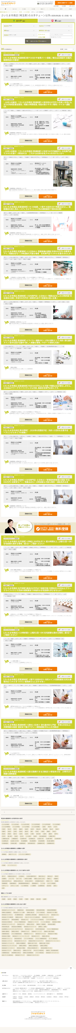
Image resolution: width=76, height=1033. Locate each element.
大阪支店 (61, 997)
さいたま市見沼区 (36, 824)
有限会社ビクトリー (28, 933)
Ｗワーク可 (19, 878)
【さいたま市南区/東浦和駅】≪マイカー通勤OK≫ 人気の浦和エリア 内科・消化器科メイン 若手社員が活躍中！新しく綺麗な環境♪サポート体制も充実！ (37, 341)
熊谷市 (49, 826)
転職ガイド (60, 988)
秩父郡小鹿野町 (50, 841)
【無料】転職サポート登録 (64, 3)
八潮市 (32, 834)
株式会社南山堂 (5, 926)
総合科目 (49, 885)
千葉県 (26, 899)
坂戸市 (56, 834)
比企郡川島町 (49, 838)
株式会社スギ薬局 (56, 922)
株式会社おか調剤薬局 (16, 926)
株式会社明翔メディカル (46, 948)
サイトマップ (48, 978)
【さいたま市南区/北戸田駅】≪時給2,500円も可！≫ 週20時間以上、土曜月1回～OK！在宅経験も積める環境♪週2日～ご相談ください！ (37, 542)
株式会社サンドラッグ (40, 933)
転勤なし (49, 878)
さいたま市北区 (15, 824)
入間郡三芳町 (52, 836)
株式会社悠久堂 (18, 938)
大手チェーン (5, 885)
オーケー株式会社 (53, 938)
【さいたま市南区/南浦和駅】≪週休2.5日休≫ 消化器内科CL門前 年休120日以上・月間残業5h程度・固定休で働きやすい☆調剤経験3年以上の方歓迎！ (37, 725)
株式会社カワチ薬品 (52, 933)
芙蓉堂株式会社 (5, 933)
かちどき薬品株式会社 (16, 933)
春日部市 (45, 829)
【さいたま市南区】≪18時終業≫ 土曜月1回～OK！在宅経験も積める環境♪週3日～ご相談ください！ (37, 633)
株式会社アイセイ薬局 (52, 912)
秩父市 (9, 829)
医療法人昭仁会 (17, 950)
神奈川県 (38, 899)
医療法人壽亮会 (5, 931)
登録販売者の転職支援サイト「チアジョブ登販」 (23, 1002)
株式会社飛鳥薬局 (30, 910)
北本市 (26, 834)
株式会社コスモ (21, 924)
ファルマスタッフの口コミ (26, 975)
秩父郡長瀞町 (41, 841)
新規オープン (49, 881)
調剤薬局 (4, 854)
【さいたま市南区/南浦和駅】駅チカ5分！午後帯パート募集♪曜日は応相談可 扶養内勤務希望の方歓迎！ (37, 58)
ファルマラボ (67, 988)
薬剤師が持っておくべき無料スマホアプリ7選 (23, 991)
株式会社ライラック (20, 955)
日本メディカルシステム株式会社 (32, 917)
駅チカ (3, 876)
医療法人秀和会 (22, 945)
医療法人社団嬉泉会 (21, 943)
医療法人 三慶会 (42, 926)
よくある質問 (58, 975)
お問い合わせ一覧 (17, 981)
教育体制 (24, 994)
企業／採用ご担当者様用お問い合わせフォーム (47, 982)
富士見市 (38, 834)
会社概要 (64, 6)
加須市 (26, 829)
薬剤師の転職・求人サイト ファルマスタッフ (9, 12)
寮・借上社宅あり (29, 881)
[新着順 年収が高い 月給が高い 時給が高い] (69, 49)
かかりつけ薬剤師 (51, 883)
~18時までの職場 (28, 878)
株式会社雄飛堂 (15, 919)
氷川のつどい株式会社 (38, 950)
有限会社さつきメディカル (33, 955)
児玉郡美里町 (5, 843)
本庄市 (32, 829)
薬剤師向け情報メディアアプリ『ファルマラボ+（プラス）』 (46, 991)
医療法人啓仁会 (45, 936)
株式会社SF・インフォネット (8, 948)
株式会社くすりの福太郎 (7, 917)
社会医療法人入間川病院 (31, 914)
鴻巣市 (3, 831)
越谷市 (26, 831)
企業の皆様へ (56, 6)
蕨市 (32, 831)
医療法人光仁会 (19, 917)
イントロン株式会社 (45, 922)
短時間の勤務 (50, 985)
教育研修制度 (60, 994)
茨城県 (3, 899)
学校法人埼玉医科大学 (33, 948)
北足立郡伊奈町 (42, 836)
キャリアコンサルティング (39, 994)
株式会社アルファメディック (8, 924)
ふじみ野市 (28, 836)
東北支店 (20, 997)
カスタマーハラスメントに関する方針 (21, 978)
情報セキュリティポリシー (39, 976)
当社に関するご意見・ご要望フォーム (48, 981)
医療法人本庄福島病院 (28, 952)
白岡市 (35, 836)
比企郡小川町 (40, 838)
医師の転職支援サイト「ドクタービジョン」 (22, 1001)
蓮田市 (50, 834)
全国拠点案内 (50, 975)
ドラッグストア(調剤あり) (24, 854)
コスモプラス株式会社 (51, 919)
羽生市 (57, 829)
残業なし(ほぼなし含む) (39, 878)
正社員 (3, 865)
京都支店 (55, 997)
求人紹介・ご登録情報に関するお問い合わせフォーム (24, 982)
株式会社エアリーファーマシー (52, 941)
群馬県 (15, 899)
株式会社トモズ (24, 919)
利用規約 (33, 978)
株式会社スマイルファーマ (30, 926)
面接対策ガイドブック (51, 988)
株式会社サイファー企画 (19, 912)
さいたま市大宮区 (25, 824)
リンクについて (40, 978)
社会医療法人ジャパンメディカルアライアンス (12, 929)
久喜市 (20, 834)
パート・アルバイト (12, 865)
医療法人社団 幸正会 (44, 943)
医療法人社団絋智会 (6, 912)
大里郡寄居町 (22, 843)
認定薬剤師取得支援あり (24, 883)
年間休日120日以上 (12, 876)
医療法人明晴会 (43, 945)
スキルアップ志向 (22, 985)
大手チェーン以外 (14, 885)
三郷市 (44, 834)
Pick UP (14, 985)
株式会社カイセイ (29, 929)
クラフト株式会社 (40, 912)
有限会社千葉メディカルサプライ (36, 941)
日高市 (16, 836)
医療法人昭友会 (15, 931)
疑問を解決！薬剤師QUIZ (44, 989)
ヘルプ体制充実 (24, 885)
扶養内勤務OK (13, 883)
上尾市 (15, 831)
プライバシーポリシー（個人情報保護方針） (22, 976)
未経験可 (4, 878)
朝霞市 (48, 831)
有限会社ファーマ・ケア (33, 922)
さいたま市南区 (26, 12)
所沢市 (15, 829)
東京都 (32, 899)
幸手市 (3, 836)
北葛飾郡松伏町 (50, 843)
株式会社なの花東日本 (7, 922)
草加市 (20, 831)
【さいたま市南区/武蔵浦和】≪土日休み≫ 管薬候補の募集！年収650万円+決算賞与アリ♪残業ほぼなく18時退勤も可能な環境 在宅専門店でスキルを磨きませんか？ (37, 252)
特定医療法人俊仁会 (16, 952)
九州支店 (20, 998)
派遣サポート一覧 (17, 994)
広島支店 (15, 998)
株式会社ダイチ (5, 919)
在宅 (3, 888)
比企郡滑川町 (23, 838)
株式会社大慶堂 (51, 924)
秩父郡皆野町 (33, 841)
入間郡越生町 (15, 838)
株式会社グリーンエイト (47, 917)
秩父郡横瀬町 (24, 841)
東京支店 (37, 997)
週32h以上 (50, 876)
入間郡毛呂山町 (5, 838)
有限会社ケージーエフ (36, 931)
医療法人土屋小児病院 (49, 931)
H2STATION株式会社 (40, 929)
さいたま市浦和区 (6, 826)
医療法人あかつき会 (32, 943)
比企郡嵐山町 (32, 838)
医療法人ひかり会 (27, 950)
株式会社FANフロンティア (20, 941)
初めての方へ (16, 975)
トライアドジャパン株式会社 (37, 919)
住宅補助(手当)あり (39, 881)
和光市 (3, 834)
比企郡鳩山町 (5, 841)
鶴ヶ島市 (10, 836)
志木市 (54, 831)
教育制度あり (35, 883)
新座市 (9, 834)
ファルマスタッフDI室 (33, 989)
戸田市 (37, 831)
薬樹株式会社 (20, 910)
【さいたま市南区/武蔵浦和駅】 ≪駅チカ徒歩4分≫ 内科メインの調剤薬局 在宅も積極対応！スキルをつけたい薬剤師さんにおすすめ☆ (37, 680)
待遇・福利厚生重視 (31, 985)
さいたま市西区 (5, 824)
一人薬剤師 (33, 885)
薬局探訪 (65, 989)
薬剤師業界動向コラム (56, 989)
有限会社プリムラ (25, 931)
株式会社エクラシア (6, 950)
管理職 (56, 881)
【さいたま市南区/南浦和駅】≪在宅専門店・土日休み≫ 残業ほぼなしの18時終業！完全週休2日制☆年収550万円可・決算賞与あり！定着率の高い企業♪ (37, 296)
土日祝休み (21, 876)
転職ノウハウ (16, 989)
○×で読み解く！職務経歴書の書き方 (36, 988)
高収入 (55, 885)
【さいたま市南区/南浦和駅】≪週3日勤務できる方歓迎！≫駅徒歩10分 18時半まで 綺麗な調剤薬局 (38, 772)
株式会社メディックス (44, 914)
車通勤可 (56, 878)
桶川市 (15, 834)
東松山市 (38, 829)
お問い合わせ (72, 6)
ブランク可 (11, 878)
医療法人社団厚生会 (33, 945)
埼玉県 (20, 12)
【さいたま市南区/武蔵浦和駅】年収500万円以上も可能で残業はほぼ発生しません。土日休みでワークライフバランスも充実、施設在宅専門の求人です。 (37, 386)
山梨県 (44, 899)
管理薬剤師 (4, 883)
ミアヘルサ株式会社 (28, 938)
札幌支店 (15, 997)
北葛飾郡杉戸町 (41, 843)
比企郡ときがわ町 (15, 841)
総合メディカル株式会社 (7, 955)
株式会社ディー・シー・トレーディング (21, 936)
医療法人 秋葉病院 (41, 924)
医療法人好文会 (30, 924)
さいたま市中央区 (46, 824)
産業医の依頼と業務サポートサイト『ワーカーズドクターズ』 (46, 1001)
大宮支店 (26, 997)
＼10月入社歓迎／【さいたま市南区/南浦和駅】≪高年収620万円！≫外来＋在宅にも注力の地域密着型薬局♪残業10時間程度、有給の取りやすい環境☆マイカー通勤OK (37, 104)
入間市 (42, 831)
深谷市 (9, 831)
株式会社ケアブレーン (7, 938)
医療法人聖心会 (30, 912)
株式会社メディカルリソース (41, 1002)
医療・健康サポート (51, 994)
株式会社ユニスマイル (7, 941)
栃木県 (9, 899)
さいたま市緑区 (25, 826)
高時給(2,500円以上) (18, 881)
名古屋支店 (49, 997)
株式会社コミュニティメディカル (9, 945)
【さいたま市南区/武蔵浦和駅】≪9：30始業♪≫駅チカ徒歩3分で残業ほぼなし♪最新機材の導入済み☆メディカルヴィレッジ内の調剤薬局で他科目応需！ (37, 207)
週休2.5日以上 (42, 876)
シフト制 (43, 883)
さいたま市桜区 (56, 824)
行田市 (3, 829)
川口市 (55, 826)
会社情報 (44, 975)
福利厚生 (30, 994)
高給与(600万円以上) (6, 881)
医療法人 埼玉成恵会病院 (52, 950)
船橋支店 (32, 997)
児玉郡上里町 (14, 843)
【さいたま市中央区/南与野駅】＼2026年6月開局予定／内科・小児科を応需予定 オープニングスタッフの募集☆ (37, 431)
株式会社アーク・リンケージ (52, 952)
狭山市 (51, 829)
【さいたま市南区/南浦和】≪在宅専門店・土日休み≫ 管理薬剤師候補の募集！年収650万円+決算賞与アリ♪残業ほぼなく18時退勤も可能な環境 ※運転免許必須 (36, 480)
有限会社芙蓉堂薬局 (51, 910)
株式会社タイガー (35, 936)
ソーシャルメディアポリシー (52, 976)
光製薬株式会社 (5, 952)
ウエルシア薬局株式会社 (20, 922)
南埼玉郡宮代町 (31, 843)
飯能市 (20, 829)
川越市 (43, 826)
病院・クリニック (12, 854)
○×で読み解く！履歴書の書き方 (20, 988)
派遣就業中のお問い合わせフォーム (30, 981)
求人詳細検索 (37, 975)
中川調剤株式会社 (19, 914)
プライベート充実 (41, 985)
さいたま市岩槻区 (36, 826)
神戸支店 (66, 997)
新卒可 (56, 876)
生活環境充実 (41, 885)
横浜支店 (43, 997)
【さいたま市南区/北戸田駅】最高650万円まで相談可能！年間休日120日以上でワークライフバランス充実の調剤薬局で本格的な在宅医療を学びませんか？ (37, 589)
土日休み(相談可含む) (31, 876)
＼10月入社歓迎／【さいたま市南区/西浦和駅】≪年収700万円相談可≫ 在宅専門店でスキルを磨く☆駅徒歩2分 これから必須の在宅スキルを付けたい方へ (37, 152)
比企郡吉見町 (58, 838)
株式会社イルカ (55, 914)
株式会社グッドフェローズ (8, 943)
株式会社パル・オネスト (7, 914)
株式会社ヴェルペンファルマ (8, 910)
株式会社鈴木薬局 (40, 910)
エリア (20, 20)
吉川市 (21, 836)
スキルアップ (23, 989)
